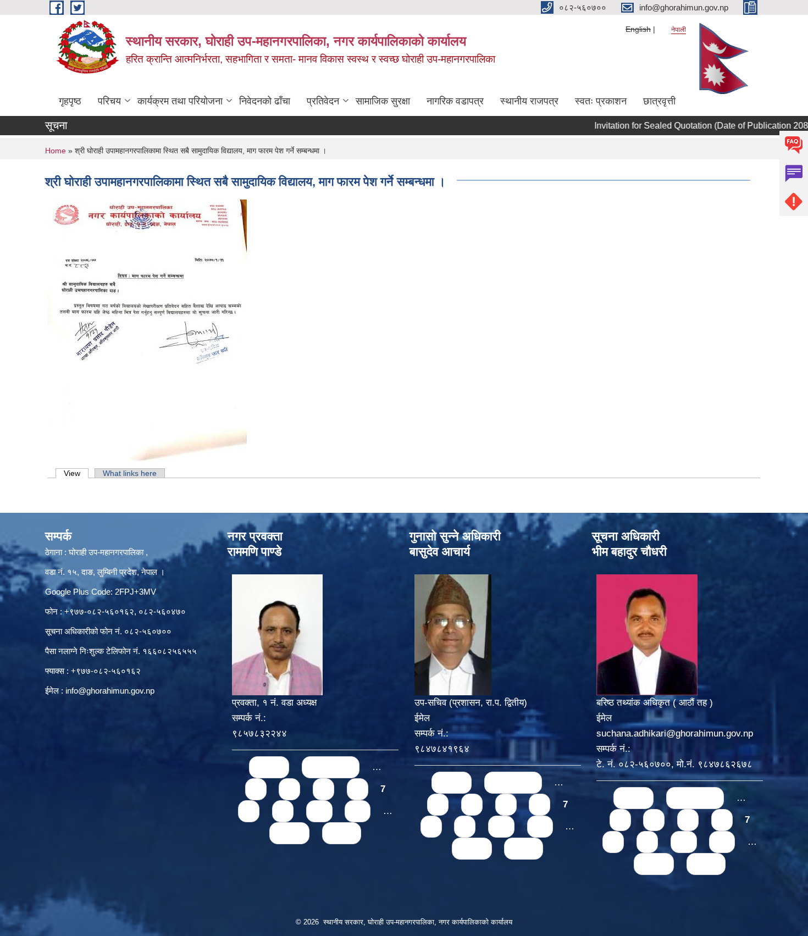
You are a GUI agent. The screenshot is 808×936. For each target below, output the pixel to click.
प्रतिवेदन (323, 101)
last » (341, 833)
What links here (130, 473)
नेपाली (678, 30)
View (76, 473)
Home (55, 150)
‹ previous (330, 767)
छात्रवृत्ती (659, 101)
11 (357, 811)
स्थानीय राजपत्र (529, 101)
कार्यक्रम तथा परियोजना (180, 101)
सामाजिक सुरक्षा (383, 101)
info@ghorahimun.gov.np (109, 690)
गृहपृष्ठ (70, 101)
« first (269, 767)
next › (289, 833)
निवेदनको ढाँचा (264, 101)
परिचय (109, 101)
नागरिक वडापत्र (455, 101)
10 (319, 811)
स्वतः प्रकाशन (601, 101)
